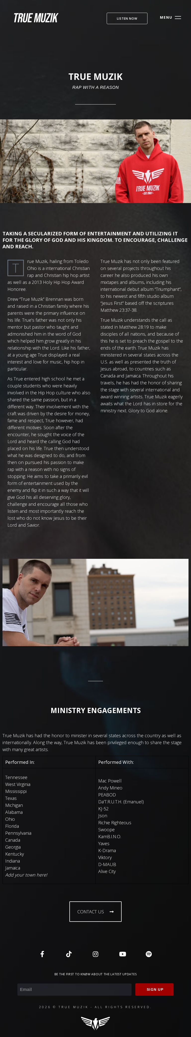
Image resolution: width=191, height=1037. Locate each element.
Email (22, 980)
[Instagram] (95, 954)
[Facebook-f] (42, 954)
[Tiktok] (68, 954)
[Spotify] (148, 954)
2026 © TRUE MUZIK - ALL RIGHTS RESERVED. (95, 1007)
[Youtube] (122, 954)
